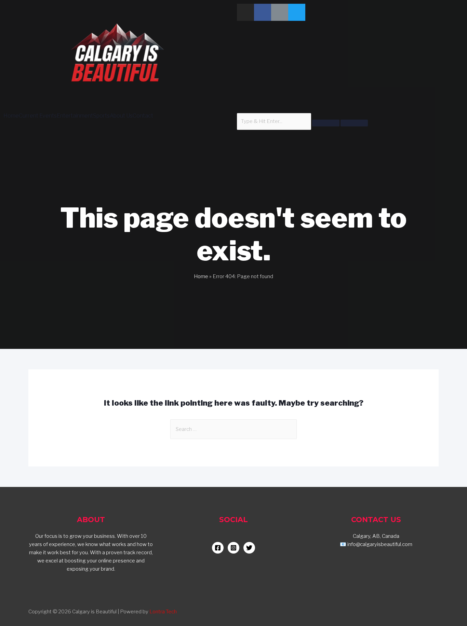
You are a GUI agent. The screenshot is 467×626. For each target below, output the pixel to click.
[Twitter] (296, 12)
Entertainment (75, 116)
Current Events (38, 116)
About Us (121, 116)
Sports (101, 116)
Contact (143, 116)
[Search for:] (233, 429)
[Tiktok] (279, 12)
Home (11, 116)
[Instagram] (245, 12)
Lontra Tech (163, 612)
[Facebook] (262, 12)
